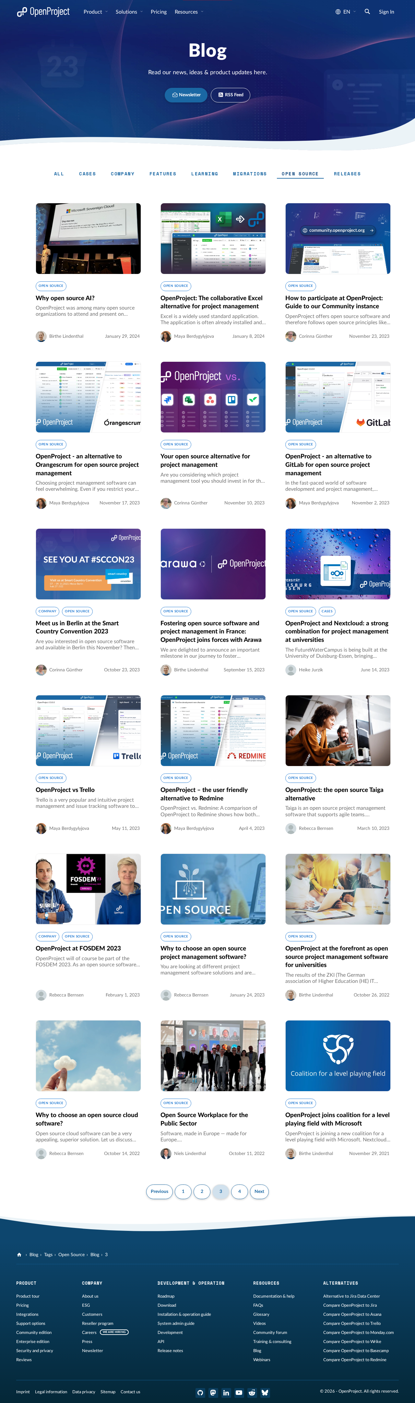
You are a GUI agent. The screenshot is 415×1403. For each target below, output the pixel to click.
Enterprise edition (32, 1342)
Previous (159, 1191)
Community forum (270, 1333)
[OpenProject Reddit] (252, 1393)
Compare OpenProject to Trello (352, 1324)
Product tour (28, 1296)
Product (93, 12)
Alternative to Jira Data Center (351, 1296)
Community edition (34, 1333)
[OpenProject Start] (43, 12)
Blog (34, 1255)
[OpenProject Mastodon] (213, 1393)
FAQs (258, 1305)
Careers (89, 1333)
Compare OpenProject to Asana (352, 1314)
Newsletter (189, 95)
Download (167, 1305)
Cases (87, 173)
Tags (48, 1255)
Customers (92, 1314)
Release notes (170, 1351)
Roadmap (166, 1296)
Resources (187, 12)
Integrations (27, 1314)
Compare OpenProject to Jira (350, 1305)
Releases (347, 173)
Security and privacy (34, 1351)
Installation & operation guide (184, 1314)
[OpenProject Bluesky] (265, 1393)
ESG (86, 1305)
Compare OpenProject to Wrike (352, 1342)
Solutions (127, 12)
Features (162, 173)
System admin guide (176, 1324)
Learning (204, 173)
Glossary (261, 1314)
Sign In (386, 12)
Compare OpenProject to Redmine (354, 1360)
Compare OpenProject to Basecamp (356, 1351)
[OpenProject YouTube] (239, 1393)
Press (87, 1342)
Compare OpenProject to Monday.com (358, 1333)
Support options (30, 1324)
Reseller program (97, 1324)
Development (170, 1333)
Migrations (250, 173)
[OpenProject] (20, 1255)
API (161, 1342)
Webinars (261, 1360)
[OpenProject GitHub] (200, 1393)
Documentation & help (273, 1296)
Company (123, 173)
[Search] (367, 12)
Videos (259, 1324)
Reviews (24, 1360)
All (59, 173)
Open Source (300, 173)
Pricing (22, 1305)
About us (90, 1296)
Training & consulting (272, 1342)
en (346, 12)
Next (259, 1191)
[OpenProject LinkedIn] (226, 1393)
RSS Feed (233, 95)
